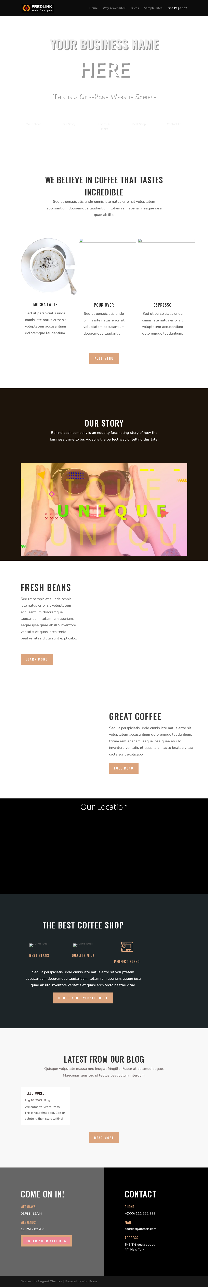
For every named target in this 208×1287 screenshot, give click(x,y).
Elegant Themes (50, 1281)
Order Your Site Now (46, 1241)
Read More (104, 1137)
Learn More (37, 659)
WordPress (90, 1281)
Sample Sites (153, 8)
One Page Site (177, 8)
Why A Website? (114, 8)
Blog (47, 1100)
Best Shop (139, 124)
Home (93, 8)
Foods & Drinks (104, 126)
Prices (135, 8)
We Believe (33, 124)
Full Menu (104, 358)
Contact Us (174, 124)
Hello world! (35, 1093)
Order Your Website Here (83, 998)
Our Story (69, 124)
